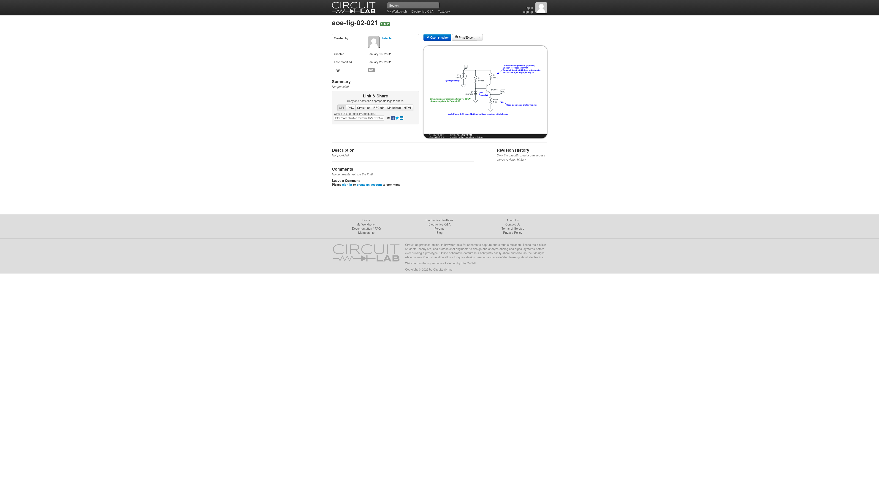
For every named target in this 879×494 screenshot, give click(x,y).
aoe (371, 70)
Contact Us (512, 224)
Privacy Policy (512, 232)
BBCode (378, 107)
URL (342, 107)
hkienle (386, 38)
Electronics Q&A (422, 11)
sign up (528, 11)
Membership (366, 232)
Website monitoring (418, 263)
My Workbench (397, 11)
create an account (369, 184)
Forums (439, 228)
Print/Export (466, 37)
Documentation (362, 228)
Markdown (394, 107)
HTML (408, 107)
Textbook (444, 11)
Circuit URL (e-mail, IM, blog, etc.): (355, 113)
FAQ (378, 228)
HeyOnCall (468, 263)
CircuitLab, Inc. (443, 269)
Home (366, 220)
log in (529, 7)
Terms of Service (513, 228)
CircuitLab (363, 107)
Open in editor (439, 37)
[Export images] (480, 37)
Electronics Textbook (439, 220)
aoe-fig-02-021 (356, 22)
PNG (351, 107)
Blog (439, 232)
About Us (513, 220)
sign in (347, 184)
